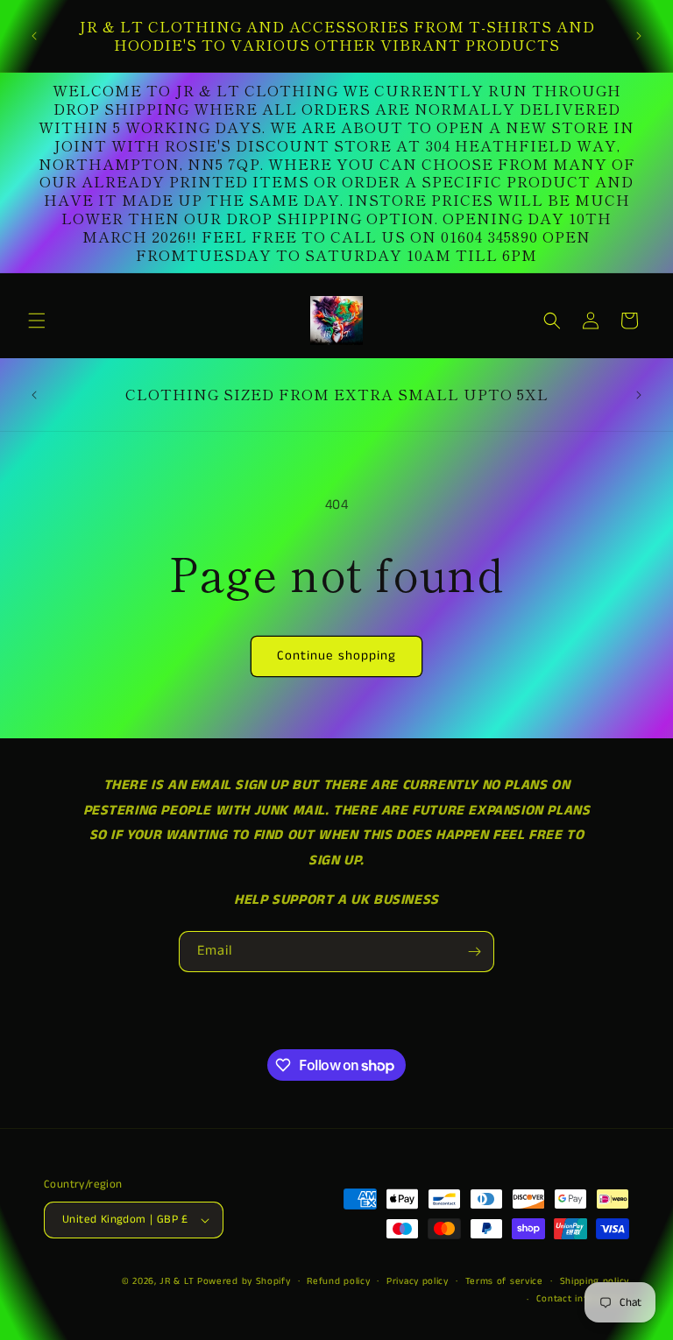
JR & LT (178, 1281)
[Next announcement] (639, 36)
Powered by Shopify (244, 1281)
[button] (37, 320)
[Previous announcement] (34, 36)
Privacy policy (417, 1281)
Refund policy (338, 1281)
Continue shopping (336, 655)
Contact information (582, 1299)
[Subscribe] (474, 951)
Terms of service (504, 1281)
